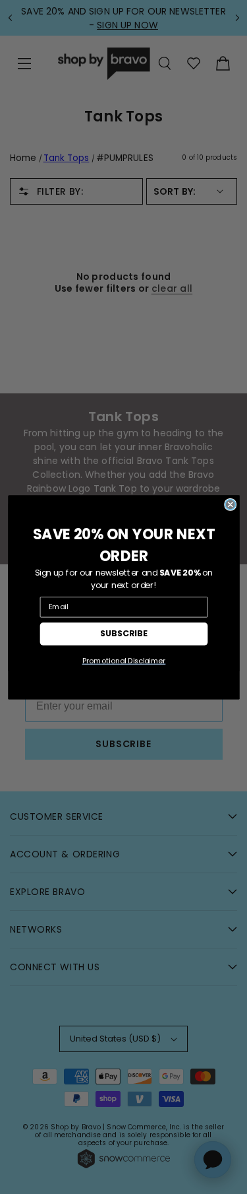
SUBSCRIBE (124, 633)
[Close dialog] (230, 504)
